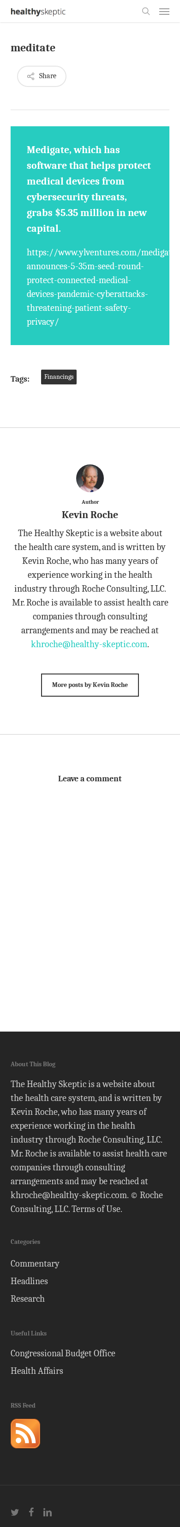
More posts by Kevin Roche (90, 685)
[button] (164, 11)
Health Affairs (37, 1371)
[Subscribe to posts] (25, 1452)
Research (28, 1298)
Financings (58, 377)
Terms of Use (96, 1209)
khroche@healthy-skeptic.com (89, 644)
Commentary (35, 1263)
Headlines (29, 1281)
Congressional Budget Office (63, 1353)
